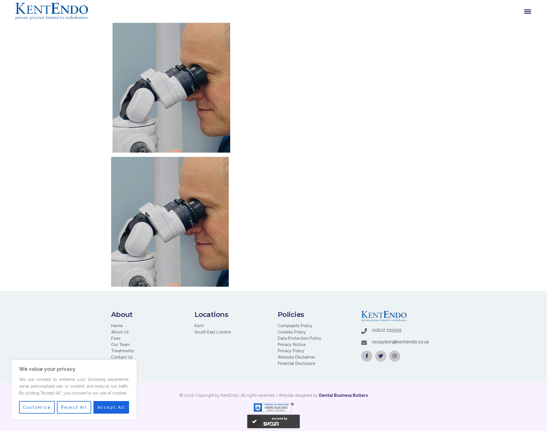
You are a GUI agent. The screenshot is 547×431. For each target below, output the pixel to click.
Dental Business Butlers (343, 395)
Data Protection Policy (299, 338)
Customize (37, 407)
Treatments (122, 351)
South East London (213, 332)
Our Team (120, 344)
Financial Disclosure (296, 363)
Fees (116, 338)
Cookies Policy (292, 332)
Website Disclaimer (296, 357)
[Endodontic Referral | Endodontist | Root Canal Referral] (51, 11)
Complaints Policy (295, 325)
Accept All (111, 407)
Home (117, 325)
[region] (74, 390)
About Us (120, 332)
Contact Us (122, 357)
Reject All (74, 407)
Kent (199, 325)
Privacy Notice (292, 344)
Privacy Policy (291, 351)
